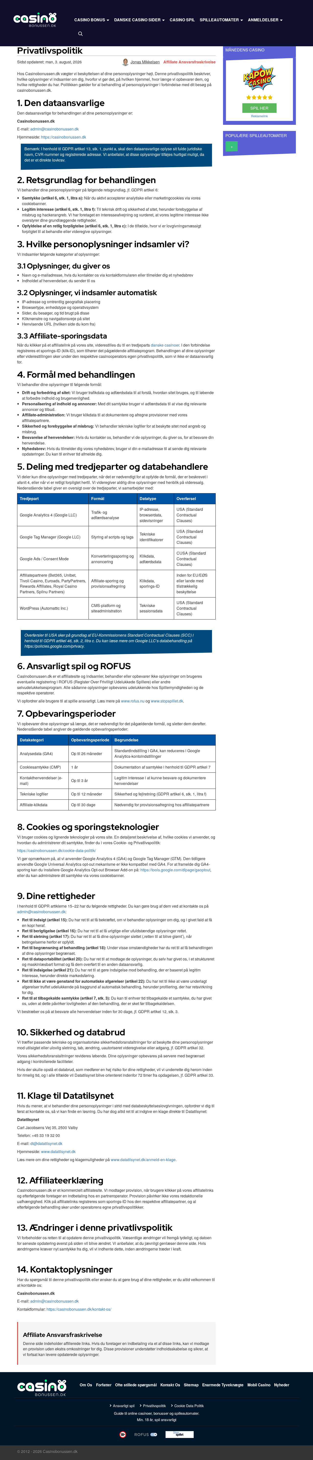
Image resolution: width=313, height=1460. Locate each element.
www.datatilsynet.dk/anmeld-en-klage (143, 1159)
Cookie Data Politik (189, 1405)
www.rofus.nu (133, 701)
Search (80, 34)
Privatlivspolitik (154, 1405)
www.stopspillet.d (166, 701)
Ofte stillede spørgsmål (136, 1385)
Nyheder (281, 1385)
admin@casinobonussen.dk (54, 129)
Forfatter (104, 1385)
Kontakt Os (170, 1385)
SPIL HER (259, 108)
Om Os (86, 1385)
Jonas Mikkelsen (145, 62)
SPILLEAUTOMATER (220, 20)
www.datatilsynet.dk (58, 1151)
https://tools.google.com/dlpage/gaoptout (175, 870)
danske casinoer (165, 345)
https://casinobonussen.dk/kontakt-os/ (78, 1309)
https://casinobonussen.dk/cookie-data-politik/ (56, 850)
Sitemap (191, 1385)
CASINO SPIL (182, 20)
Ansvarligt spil (123, 1405)
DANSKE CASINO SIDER (138, 20)
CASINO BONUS (90, 20)
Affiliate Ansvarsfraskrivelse (189, 62)
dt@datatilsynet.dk (46, 1143)
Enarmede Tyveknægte (223, 1385)
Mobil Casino (258, 1385)
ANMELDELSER (263, 20)
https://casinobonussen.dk (63, 137)
